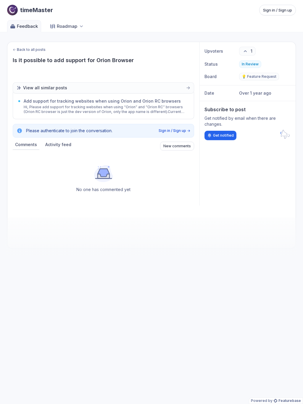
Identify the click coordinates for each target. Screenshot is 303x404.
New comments (177, 146)
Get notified (223, 135)
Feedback (27, 26)
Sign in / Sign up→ (174, 130)
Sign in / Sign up (277, 10)
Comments (26, 144)
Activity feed (58, 144)
